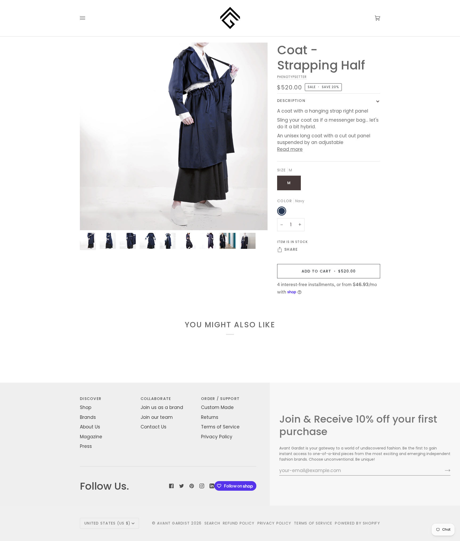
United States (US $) (107, 523)
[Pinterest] (191, 486)
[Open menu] (88, 18)
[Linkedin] (212, 486)
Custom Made (217, 407)
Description (291, 100)
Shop (85, 407)
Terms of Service (220, 427)
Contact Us (153, 427)
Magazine (91, 436)
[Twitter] (181, 486)
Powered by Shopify (357, 523)
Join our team (157, 417)
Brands (88, 417)
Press (86, 446)
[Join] (443, 470)
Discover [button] (90, 398)
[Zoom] (174, 136)
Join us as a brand (162, 407)
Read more (290, 149)
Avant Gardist (173, 523)
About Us (90, 427)
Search (212, 523)
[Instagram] (201, 486)
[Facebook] (171, 486)
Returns (209, 417)
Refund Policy (238, 523)
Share (291, 249)
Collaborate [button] (156, 398)
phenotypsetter (292, 77)
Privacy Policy (216, 436)
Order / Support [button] (220, 398)
